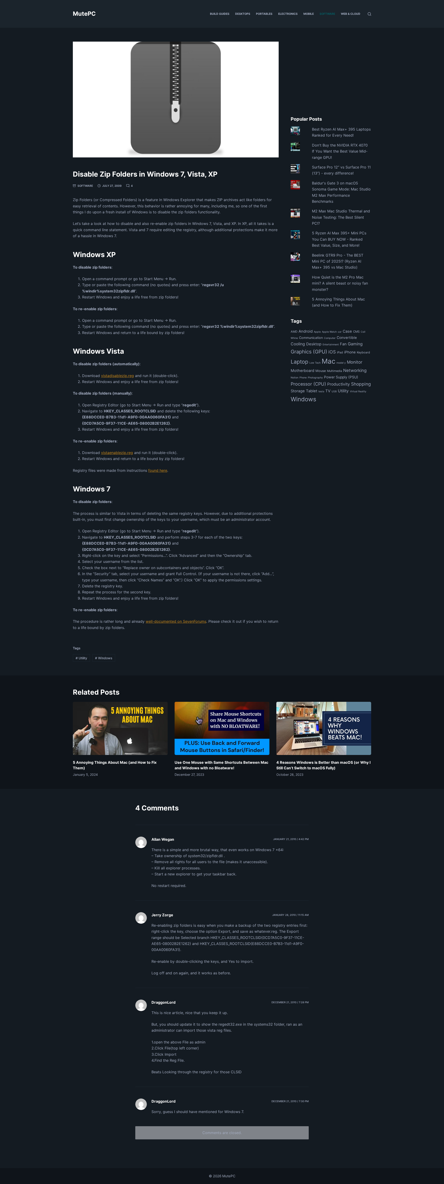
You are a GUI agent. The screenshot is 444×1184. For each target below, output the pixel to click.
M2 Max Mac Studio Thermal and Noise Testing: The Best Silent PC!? (341, 217)
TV (327, 391)
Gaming (355, 343)
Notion (294, 377)
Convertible (347, 337)
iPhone (350, 352)
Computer (330, 338)
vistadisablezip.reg (117, 375)
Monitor (354, 362)
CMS (356, 331)
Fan (343, 344)
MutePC (84, 13)
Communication (311, 338)
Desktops (242, 13)
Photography (315, 377)
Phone (303, 377)
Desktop (313, 344)
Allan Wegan (162, 839)
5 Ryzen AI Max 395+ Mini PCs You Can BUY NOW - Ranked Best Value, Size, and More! (339, 239)
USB (334, 391)
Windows (103, 658)
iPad (340, 352)
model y (341, 362)
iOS (332, 352)
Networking (355, 370)
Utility (81, 658)
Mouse (320, 371)
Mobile (308, 13)
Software (327, 13)
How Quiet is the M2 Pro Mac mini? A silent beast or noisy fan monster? (340, 283)
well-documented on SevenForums (176, 621)
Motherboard (302, 370)
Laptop (299, 362)
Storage (298, 391)
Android (306, 331)
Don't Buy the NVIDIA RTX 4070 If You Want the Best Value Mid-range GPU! (340, 151)
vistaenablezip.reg (117, 452)
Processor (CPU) (308, 384)
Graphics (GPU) (309, 352)
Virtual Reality (358, 391)
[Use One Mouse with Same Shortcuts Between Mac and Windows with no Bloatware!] (222, 728)
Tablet (311, 391)
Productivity (338, 384)
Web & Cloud (350, 13)
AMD (294, 331)
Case (347, 331)
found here (157, 470)
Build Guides (219, 13)
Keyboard (363, 352)
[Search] (369, 14)
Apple (317, 331)
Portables (264, 13)
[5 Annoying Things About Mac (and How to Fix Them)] (120, 728)
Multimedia (334, 371)
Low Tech (315, 362)
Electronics (288, 13)
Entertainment (331, 344)
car (340, 331)
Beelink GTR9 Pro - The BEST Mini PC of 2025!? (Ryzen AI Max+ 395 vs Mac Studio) (337, 261)
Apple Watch (329, 331)
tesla (321, 391)
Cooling (298, 343)
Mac (328, 361)
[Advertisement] (331, 74)
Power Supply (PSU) (341, 377)
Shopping (361, 384)
